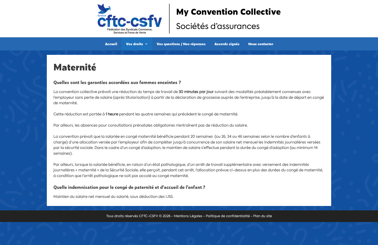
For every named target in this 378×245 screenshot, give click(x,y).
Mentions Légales (188, 216)
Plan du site (262, 216)
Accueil (111, 43)
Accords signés (227, 43)
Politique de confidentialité (228, 216)
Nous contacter (260, 43)
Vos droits (134, 43)
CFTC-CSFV (148, 216)
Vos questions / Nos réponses (181, 43)
